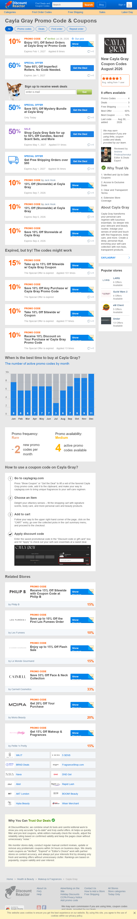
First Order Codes (42, 12)
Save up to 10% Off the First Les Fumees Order (47, 620)
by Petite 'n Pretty (17, 746)
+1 (92, 51)
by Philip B (13, 604)
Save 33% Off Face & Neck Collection (49, 677)
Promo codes (24, 29)
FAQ (39, 891)
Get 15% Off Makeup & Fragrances (46, 733)
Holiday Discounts (69, 894)
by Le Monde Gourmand (21, 661)
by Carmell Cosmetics (19, 689)
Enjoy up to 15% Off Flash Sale (48, 648)
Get (84, 91)
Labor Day (127, 12)
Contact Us (90, 888)
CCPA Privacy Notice (71, 897)
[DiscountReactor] (19, 4)
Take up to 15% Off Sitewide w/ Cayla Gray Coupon (44, 265)
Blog (101, 4)
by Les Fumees (16, 632)
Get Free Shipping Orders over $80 (46, 161)
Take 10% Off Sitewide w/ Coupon (42, 314)
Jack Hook (49, 180)
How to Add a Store (94, 891)
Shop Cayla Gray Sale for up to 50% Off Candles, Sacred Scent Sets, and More (44, 136)
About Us (41, 888)
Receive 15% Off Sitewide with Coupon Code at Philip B (48, 593)
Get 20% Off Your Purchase (42, 705)
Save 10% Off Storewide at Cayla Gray (43, 233)
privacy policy (75, 915)
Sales (102, 12)
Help (39, 894)
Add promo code (69, 900)
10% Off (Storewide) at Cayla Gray (44, 185)
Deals (41, 29)
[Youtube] (39, 907)
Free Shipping (75, 12)
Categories (10, 12)
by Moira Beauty (17, 717)
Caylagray (108, 257)
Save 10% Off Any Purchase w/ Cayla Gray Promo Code (46, 290)
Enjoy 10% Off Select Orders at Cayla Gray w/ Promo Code (45, 44)
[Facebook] (44, 907)
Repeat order (77, 29)
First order (56, 29)
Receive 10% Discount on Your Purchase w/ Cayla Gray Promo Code (45, 339)
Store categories (116, 891)
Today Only (114, 894)
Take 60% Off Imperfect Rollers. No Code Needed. (42, 68)
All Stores (113, 888)
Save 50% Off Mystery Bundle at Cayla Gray (45, 110)
